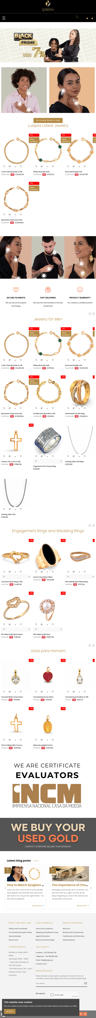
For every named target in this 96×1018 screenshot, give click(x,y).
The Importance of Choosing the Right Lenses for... (44, 851)
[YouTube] (72, 980)
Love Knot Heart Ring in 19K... (12, 548)
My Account (13, 906)
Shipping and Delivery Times (47, 898)
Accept (9, 1011)
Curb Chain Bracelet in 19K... (12, 138)
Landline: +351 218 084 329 (46, 919)
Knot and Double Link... (74, 138)
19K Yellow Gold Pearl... (42, 600)
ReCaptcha (40, 960)
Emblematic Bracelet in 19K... (44, 380)
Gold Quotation (69, 906)
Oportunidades (15, 902)
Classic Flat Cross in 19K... (11, 428)
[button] (2, 30)
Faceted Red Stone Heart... (43, 663)
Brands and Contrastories (73, 898)
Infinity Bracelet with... (41, 138)
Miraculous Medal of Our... (43, 711)
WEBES (51, 980)
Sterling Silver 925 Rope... (75, 428)
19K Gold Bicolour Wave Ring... (77, 548)
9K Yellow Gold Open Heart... (12, 600)
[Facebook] (68, 980)
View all (36, 827)
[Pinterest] (76, 980)
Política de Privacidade (18, 895)
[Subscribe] (84, 950)
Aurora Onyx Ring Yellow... (43, 543)
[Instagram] (81, 980)
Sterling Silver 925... (8, 480)
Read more (37, 872)
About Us (66, 895)
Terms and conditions (44, 895)
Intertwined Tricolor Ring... (75, 380)
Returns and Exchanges (45, 906)
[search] (4, 132)
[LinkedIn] (85, 980)
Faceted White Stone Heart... (12, 663)
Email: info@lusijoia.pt (44, 926)
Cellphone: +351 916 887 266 (47, 922)
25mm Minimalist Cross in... (12, 711)
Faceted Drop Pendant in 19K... (77, 663)
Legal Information (43, 902)
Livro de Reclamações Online (20, 898)
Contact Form (41, 930)
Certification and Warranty (73, 902)
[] (9, 132)
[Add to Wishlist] (20, 132)
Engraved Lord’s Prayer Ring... (45, 432)
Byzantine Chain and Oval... (12, 186)
